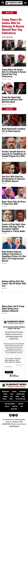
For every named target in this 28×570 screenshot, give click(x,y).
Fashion (4, 399)
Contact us (14, 406)
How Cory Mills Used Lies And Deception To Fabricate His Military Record (13, 179)
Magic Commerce (15, 426)
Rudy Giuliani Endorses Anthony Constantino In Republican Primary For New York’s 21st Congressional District (14, 256)
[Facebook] (16, 415)
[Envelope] (10, 415)
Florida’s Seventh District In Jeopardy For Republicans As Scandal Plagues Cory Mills (14, 154)
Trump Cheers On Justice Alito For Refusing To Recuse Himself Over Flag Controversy (13, 26)
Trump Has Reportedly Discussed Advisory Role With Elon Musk (12, 99)
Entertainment (22, 391)
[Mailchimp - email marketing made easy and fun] (14, 376)
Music (23, 396)
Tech (11, 396)
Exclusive (14, 391)
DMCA (21, 406)
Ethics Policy (14, 409)
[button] (25, 3)
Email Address (8, 366)
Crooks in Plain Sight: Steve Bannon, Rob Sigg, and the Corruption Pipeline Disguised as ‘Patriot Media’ (13, 228)
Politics (4, 37)
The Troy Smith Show (20, 399)
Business (5, 396)
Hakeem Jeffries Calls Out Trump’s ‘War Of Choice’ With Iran (14, 283)
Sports (11, 394)
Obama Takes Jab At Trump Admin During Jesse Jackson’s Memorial (13, 308)
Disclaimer (20, 404)
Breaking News (5, 391)
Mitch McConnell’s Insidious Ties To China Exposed (13, 129)
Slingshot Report (20, 394)
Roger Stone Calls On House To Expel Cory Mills (14, 202)
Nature (11, 399)
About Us (7, 406)
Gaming (17, 396)
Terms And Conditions (10, 404)
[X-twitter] (13, 415)
